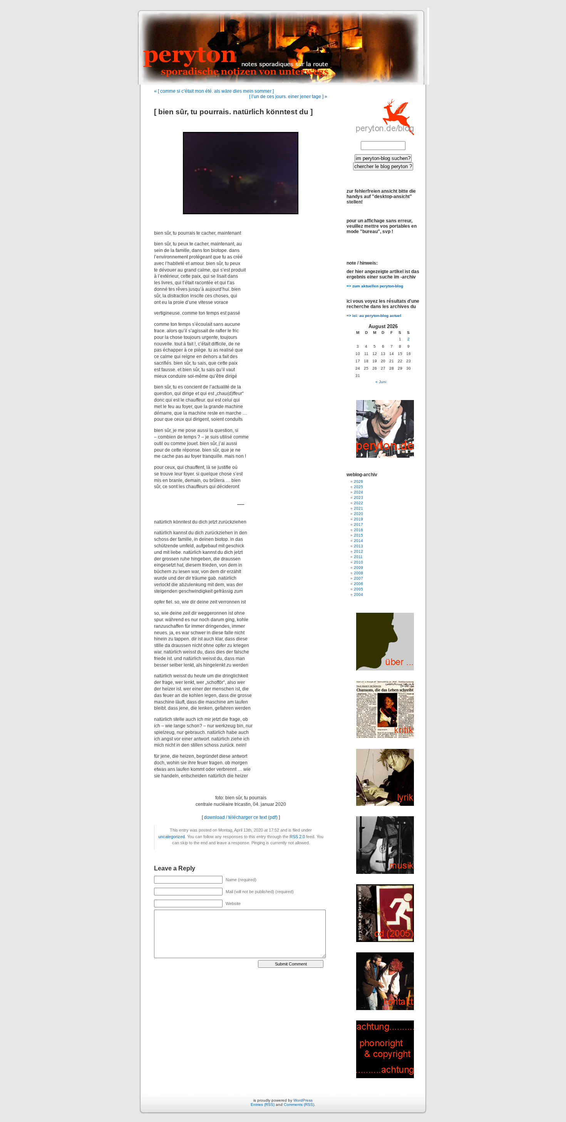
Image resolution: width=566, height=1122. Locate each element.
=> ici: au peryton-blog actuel (374, 315)
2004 (358, 594)
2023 (358, 497)
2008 (358, 573)
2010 (358, 562)
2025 (358, 487)
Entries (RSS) (263, 1104)
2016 (358, 530)
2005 (358, 589)
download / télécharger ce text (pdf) (241, 817)
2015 (358, 535)
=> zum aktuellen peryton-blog (375, 286)
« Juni (380, 382)
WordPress (303, 1100)
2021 (358, 508)
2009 (358, 567)
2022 (358, 503)
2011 (358, 557)
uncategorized (171, 836)
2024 (358, 492)
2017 (358, 524)
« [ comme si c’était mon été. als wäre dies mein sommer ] (214, 91)
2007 (358, 578)
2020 (358, 514)
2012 (358, 551)
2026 (358, 481)
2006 (358, 584)
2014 (358, 540)
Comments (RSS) (299, 1104)
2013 (358, 546)
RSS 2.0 (297, 836)
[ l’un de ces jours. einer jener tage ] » (288, 96)
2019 (358, 519)
